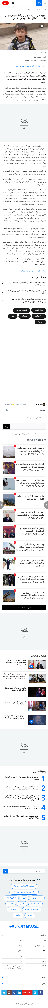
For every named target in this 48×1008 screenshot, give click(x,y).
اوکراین (29, 915)
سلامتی (20, 950)
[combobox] (24, 871)
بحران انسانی (38, 310)
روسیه (10, 903)
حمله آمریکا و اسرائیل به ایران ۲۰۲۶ (24, 892)
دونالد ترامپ (35, 903)
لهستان (22, 903)
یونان (29, 10)
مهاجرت (40, 322)
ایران (24, 897)
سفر (45, 955)
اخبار (40, 10)
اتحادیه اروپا (39, 316)
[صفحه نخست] (45, 10)
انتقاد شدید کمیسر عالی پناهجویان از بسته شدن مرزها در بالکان (28, 283)
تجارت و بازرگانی (40, 945)
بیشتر (44, 983)
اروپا (44, 940)
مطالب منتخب (38, 655)
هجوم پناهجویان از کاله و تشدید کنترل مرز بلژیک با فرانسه (27, 292)
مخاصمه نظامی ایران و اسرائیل (24, 886)
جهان (35, 10)
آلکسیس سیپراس (21, 310)
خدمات (43, 977)
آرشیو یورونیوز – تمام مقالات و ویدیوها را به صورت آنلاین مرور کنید (13, 968)
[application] (24, 36)
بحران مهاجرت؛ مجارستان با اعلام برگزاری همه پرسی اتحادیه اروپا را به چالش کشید (28, 300)
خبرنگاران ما (42, 966)
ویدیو (44, 960)
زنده (5, 3)
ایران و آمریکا (11, 897)
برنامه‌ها (20, 960)
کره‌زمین (20, 945)
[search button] (5, 871)
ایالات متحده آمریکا (31, 909)
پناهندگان (25, 316)
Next (44, 950)
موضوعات (42, 935)
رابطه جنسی (14, 909)
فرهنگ (20, 955)
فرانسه (18, 915)
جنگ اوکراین (37, 897)
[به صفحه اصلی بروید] (39, 3)
